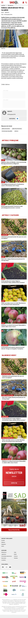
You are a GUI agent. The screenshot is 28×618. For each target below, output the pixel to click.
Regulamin (3, 544)
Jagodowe (3, 554)
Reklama (3, 542)
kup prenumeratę (14, 530)
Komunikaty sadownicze (6, 556)
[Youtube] (10, 567)
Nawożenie (3, 558)
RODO (2, 546)
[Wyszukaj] (26, 2)
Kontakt (3, 540)
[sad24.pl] (14, 2)
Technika (16, 558)
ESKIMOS (16, 131)
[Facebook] (17, 118)
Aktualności (10, 5)
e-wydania (3, 560)
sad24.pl (3, 5)
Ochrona (16, 556)
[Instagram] (6, 567)
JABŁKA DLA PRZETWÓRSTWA (17, 128)
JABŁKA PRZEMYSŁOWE (6, 128)
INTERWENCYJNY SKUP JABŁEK (7, 131)
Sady (15, 552)
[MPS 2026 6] (14, 509)
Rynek (15, 554)
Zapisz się (14, 483)
